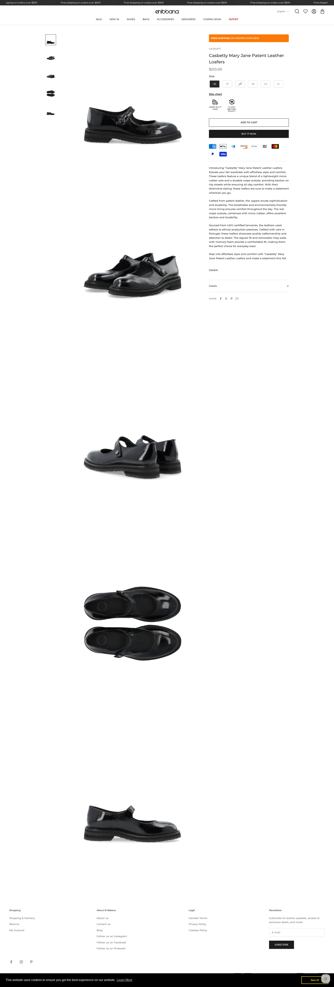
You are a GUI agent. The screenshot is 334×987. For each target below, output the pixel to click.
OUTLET (233, 19)
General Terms (198, 918)
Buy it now (248, 133)
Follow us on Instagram (112, 936)
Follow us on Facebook (111, 942)
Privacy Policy (197, 924)
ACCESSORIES (165, 19)
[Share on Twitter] (226, 298)
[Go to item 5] (50, 111)
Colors (213, 285)
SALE (99, 19)
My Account (16, 930)
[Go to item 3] (50, 74)
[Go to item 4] (50, 92)
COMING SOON (212, 19)
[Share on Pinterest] (231, 298)
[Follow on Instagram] (21, 962)
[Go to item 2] (50, 56)
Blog (100, 930)
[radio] (214, 84)
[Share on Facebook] (220, 298)
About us (102, 918)
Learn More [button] (124, 980)
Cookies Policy (198, 930)
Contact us (103, 924)
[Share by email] (237, 298)
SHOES (131, 19)
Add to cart (249, 122)
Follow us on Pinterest (111, 948)
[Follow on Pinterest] (31, 962)
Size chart (215, 94)
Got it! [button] (315, 980)
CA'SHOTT (215, 48)
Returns (14, 924)
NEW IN (114, 19)
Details (213, 270)
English (281, 11)
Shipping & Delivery (22, 918)
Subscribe (281, 944)
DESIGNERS (188, 19)
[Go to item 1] (50, 39)
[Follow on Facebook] (11, 962)
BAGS (146, 19)
